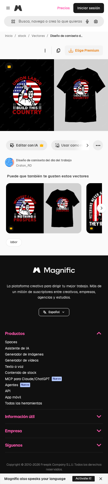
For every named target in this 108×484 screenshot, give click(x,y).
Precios (63, 8)
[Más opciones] (45, 50)
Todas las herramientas (23, 403)
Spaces (11, 342)
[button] (54, 312)
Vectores (38, 36)
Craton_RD (24, 166)
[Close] (101, 479)
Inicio (9, 36)
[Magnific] (54, 271)
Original (32, 67)
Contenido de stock (20, 372)
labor (14, 242)
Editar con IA (24, 146)
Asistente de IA (17, 348)
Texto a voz (14, 366)
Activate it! (83, 478)
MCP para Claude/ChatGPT (33, 379)
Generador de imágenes (24, 354)
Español (54, 312)
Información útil (20, 416)
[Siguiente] (87, 145)
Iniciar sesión (88, 8)
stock (22, 36)
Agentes (17, 385)
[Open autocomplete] (11, 21)
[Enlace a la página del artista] (9, 163)
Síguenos (13, 445)
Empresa (13, 430)
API (8, 391)
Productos (15, 333)
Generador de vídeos (21, 360)
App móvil (13, 397)
